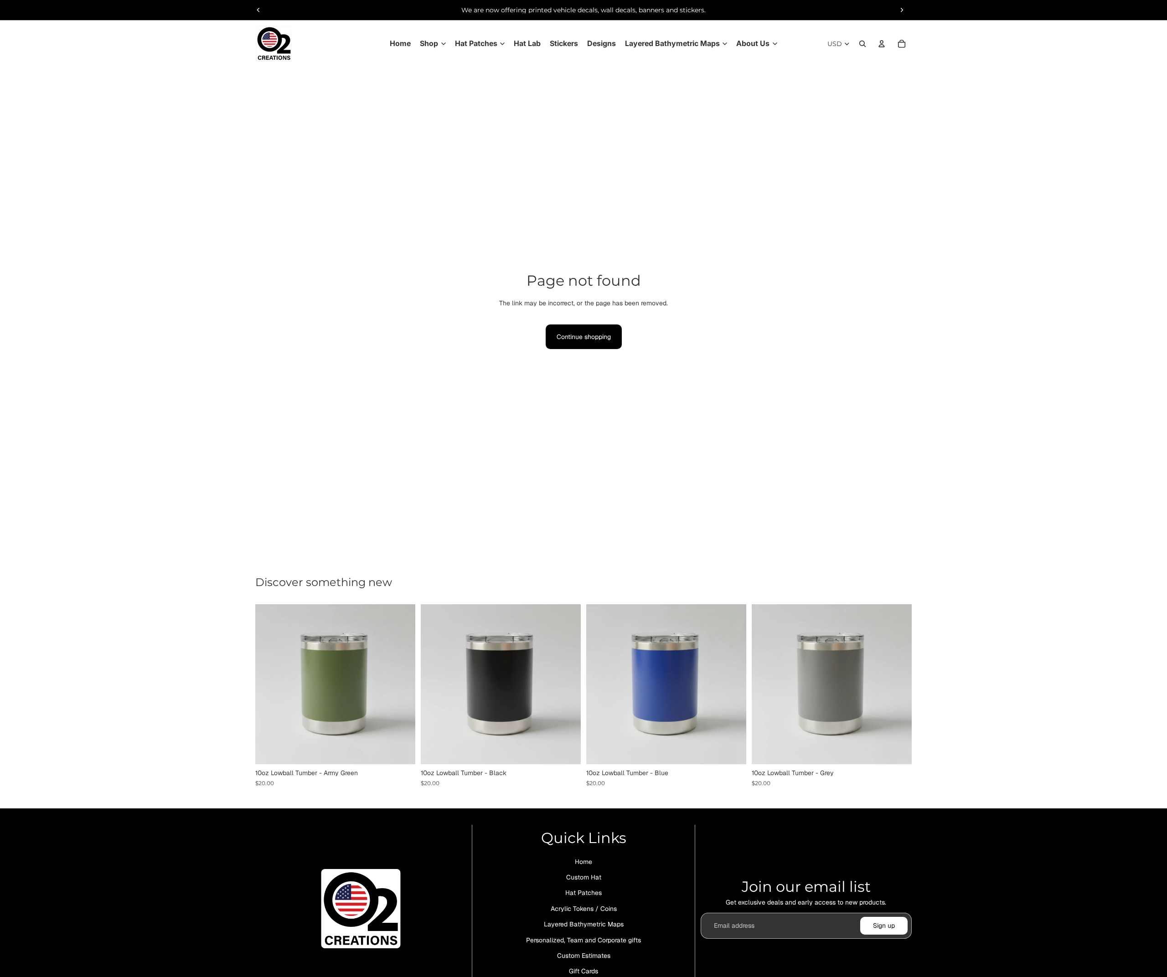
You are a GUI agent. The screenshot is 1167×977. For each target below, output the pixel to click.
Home (583, 862)
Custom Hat (583, 877)
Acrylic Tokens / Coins (584, 909)
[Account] (882, 44)
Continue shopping (584, 337)
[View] (401, 750)
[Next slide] (902, 10)
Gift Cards (583, 971)
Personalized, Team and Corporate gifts (583, 940)
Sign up (884, 925)
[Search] (862, 44)
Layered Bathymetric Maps (584, 924)
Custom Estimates (583, 955)
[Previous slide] (258, 10)
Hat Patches (583, 893)
